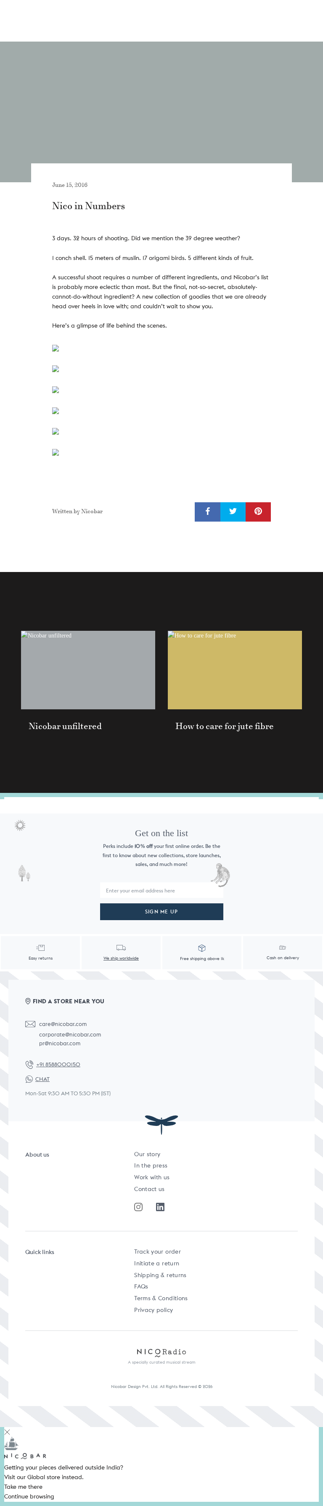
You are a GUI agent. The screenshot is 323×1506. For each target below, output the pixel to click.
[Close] (7, 1432)
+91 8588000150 (58, 1064)
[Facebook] (160, 1207)
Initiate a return (156, 1263)
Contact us (149, 1189)
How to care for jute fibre (224, 726)
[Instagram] (138, 1207)
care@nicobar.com (63, 1024)
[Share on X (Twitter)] (233, 511)
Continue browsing (29, 1496)
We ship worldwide (121, 957)
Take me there (23, 1486)
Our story (147, 1154)
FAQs (141, 1286)
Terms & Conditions (161, 1298)
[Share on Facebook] (207, 511)
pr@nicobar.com (59, 1043)
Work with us (151, 1177)
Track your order (157, 1251)
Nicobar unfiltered (65, 726)
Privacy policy (153, 1310)
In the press (150, 1165)
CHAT (42, 1079)
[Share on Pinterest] (258, 511)
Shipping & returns (160, 1275)
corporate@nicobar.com (70, 1034)
